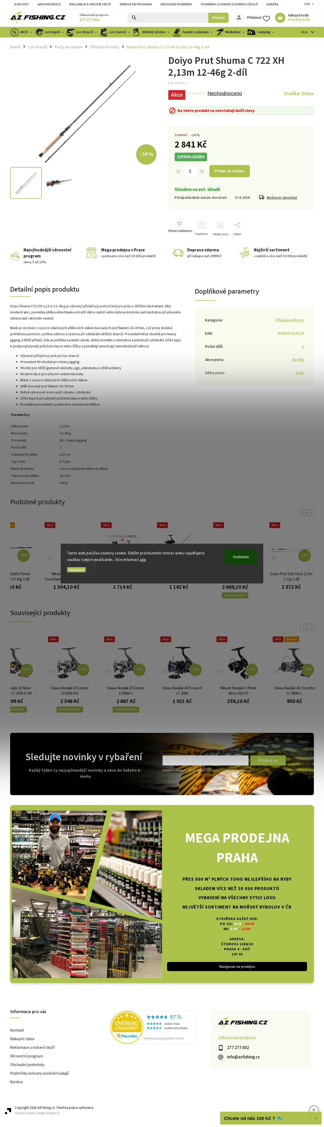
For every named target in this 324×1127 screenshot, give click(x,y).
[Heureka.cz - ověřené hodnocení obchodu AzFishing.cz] (160, 1028)
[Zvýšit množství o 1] (202, 171)
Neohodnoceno (225, 93)
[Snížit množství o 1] (178, 171)
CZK (307, 4)
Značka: (299, 93)
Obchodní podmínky (176, 4)
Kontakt (21, 4)
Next (311, 513)
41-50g (298, 360)
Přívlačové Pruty (289, 320)
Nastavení (76, 570)
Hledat (218, 17)
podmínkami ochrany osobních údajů (228, 770)
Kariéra (273, 4)
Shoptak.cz (53, 1113)
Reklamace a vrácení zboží (90, 4)
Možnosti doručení (282, 197)
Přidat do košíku (229, 171)
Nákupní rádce (49, 4)
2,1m (299, 373)
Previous (304, 513)
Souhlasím (241, 557)
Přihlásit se (268, 760)
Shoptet (30, 1113)
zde (143, 559)
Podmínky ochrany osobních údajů (229, 4)
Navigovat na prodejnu (237, 966)
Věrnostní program (136, 4)
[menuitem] (21, 32)
